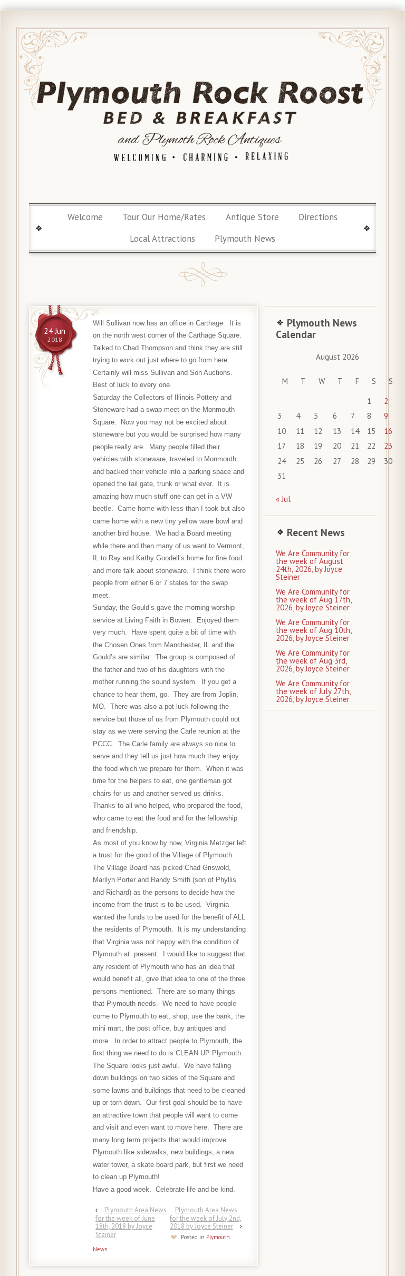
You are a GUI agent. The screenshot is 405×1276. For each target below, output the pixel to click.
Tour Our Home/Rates (164, 217)
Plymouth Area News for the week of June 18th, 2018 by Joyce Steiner (131, 1222)
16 (388, 431)
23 (388, 446)
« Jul (283, 499)
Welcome (85, 217)
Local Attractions (162, 238)
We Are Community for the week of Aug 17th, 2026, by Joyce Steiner (313, 599)
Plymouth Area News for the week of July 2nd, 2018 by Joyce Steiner (206, 1218)
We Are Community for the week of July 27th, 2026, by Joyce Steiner (313, 691)
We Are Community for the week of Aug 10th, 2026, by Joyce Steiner (313, 630)
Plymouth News (245, 238)
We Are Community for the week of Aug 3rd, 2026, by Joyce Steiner (313, 661)
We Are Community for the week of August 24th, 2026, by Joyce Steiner (313, 565)
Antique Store (252, 217)
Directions (318, 217)
